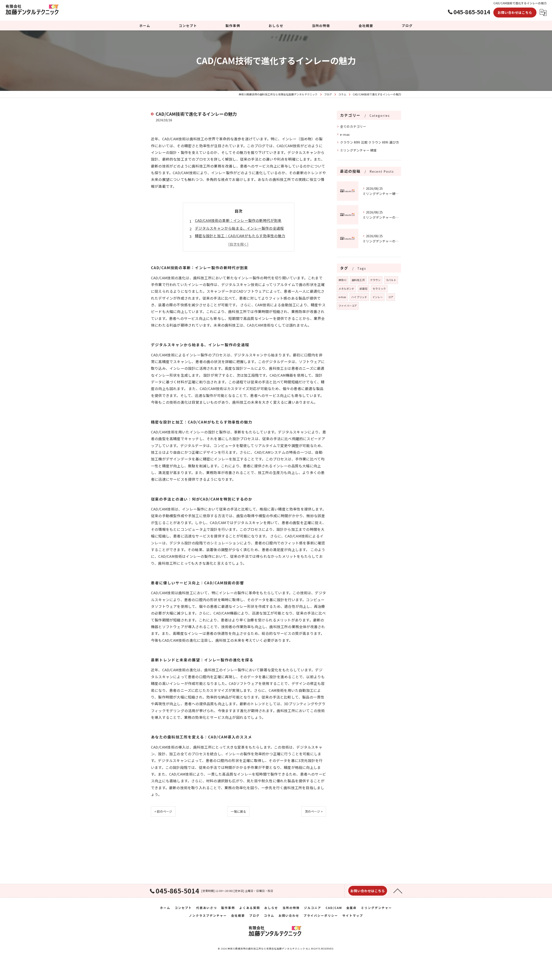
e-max (345, 134)
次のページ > (314, 811)
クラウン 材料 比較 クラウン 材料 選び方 (369, 142)
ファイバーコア (348, 305)
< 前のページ (163, 811)
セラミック (379, 288)
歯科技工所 (358, 280)
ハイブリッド (359, 297)
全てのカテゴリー (353, 126)
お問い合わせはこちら (515, 12)
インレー (377, 297)
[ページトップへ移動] (398, 890)
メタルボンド (346, 288)
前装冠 (363, 288)
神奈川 (343, 280)
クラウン (375, 280)
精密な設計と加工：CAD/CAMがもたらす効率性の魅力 (240, 235)
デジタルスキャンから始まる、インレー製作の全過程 (239, 228)
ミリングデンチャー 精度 (358, 150)
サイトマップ (352, 915)
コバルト (391, 280)
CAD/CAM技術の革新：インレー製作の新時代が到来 (238, 220)
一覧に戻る (238, 811)
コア (390, 297)
